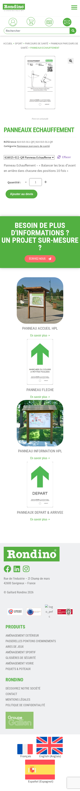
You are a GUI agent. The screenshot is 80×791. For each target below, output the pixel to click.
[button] (71, 61)
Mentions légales (18, 699)
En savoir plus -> (40, 335)
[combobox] (37, 30)
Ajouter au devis (21, 194)
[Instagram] (26, 569)
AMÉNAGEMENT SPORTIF (21, 652)
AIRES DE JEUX (15, 646)
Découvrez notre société (23, 688)
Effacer (66, 157)
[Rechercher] (73, 30)
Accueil (7, 43)
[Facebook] (7, 569)
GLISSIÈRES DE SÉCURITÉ (21, 658)
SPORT (19, 43)
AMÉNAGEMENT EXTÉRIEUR (22, 635)
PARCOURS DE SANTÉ (36, 43)
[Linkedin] (16, 569)
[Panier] (31, 21)
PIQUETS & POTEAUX (18, 669)
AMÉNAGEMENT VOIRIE (20, 663)
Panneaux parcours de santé (33, 146)
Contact (11, 694)
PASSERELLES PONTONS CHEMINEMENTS (31, 641)
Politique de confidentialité (25, 705)
